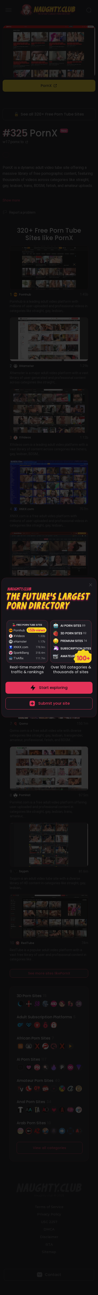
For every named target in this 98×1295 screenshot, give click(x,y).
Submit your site (54, 703)
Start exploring (53, 687)
